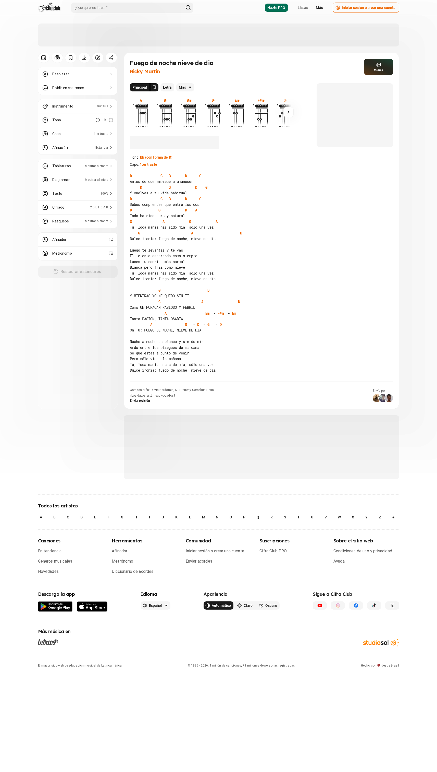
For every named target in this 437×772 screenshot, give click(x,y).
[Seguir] (288, 112)
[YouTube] (320, 605)
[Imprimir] (57, 58)
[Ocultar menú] (43, 58)
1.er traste (148, 164)
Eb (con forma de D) (156, 157)
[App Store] (92, 606)
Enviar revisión (140, 400)
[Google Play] (55, 606)
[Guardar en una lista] (71, 58)
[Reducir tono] (98, 120)
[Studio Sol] (381, 643)
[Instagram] (338, 605)
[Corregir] (98, 58)
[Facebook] (356, 605)
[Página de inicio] (49, 8)
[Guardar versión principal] (154, 87)
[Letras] (48, 641)
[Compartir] (111, 58)
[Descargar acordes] (84, 58)
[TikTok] (374, 605)
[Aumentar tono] (111, 120)
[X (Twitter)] (392, 605)
